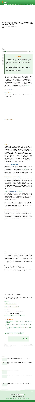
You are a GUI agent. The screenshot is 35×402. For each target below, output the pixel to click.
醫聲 (31, 4)
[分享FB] (3, 55)
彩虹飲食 (8, 333)
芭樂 (14, 333)
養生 (5, 4)
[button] (32, 4)
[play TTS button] (5, 51)
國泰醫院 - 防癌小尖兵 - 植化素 (10, 303)
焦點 (2, 4)
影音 (18, 4)
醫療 (13, 4)
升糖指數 (27, 85)
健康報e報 (13, 394)
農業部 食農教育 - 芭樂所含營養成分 (11, 306)
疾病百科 (18, 398)
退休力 (25, 4)
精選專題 (15, 398)
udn (2, 20)
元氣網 (4, 20)
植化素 (12, 333)
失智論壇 (9, 4)
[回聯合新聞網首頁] (2, 2)
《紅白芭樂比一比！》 (18, 294)
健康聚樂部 (11, 398)
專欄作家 (27, 398)
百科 (16, 4)
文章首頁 (24, 398)
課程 (21, 4)
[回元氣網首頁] (5, 2)
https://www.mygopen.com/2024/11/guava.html (14, 315)
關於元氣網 (7, 398)
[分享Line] (3, 58)
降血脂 (25, 169)
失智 (28, 4)
